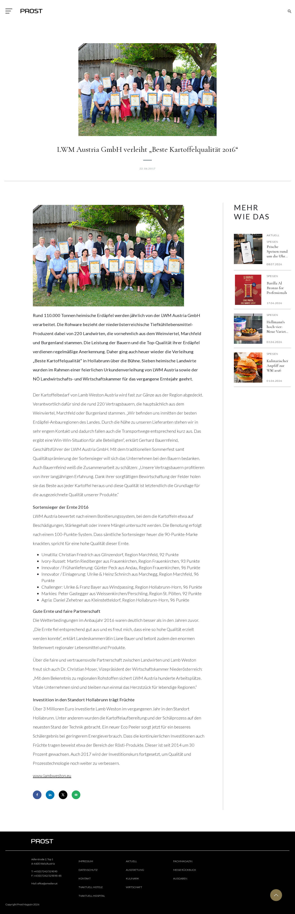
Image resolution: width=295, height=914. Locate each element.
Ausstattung (135, 869)
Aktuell (273, 235)
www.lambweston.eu (52, 775)
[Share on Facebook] (37, 794)
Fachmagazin (182, 861)
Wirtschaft (134, 887)
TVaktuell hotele (91, 887)
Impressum (86, 861)
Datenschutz (88, 869)
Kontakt (85, 878)
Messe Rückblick (184, 869)
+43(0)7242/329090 (45, 871)
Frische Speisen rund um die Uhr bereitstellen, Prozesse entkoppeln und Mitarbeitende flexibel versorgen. (278, 251)
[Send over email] (76, 794)
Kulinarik (132, 878)
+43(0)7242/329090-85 (48, 875)
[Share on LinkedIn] (50, 794)
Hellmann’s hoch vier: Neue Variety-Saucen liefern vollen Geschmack (278, 327)
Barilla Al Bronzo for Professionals (277, 288)
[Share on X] (63, 794)
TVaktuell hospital (92, 895)
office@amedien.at (47, 883)
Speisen (272, 241)
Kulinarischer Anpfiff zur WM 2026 (277, 365)
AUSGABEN (180, 878)
